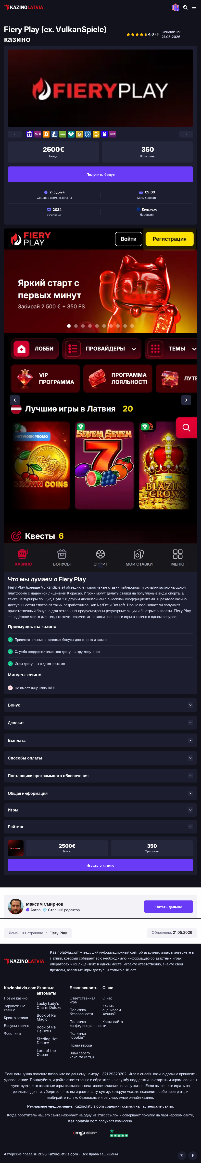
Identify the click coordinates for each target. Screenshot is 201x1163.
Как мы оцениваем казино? (111, 1010)
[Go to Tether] (71, 134)
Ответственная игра (82, 1000)
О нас (107, 998)
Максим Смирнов (44, 904)
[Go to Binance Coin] (96, 134)
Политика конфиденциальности (88, 1024)
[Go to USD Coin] (87, 134)
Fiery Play (58, 933)
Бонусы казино (16, 1026)
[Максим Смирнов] (16, 906)
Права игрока (81, 1045)
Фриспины (12, 1034)
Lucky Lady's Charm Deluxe (49, 1006)
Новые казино (15, 998)
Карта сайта (112, 1022)
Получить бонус (101, 174)
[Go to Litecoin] (54, 134)
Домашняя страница (26, 933)
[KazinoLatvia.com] (23, 7)
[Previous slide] (15, 400)
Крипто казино (16, 1018)
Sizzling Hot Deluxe (47, 1041)
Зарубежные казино (14, 1008)
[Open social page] (181, 1155)
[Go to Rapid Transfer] (112, 134)
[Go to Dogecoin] (79, 134)
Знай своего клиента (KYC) (82, 1055)
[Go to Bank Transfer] (29, 134)
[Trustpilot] (119, 1133)
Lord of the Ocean (46, 1053)
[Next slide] (186, 400)
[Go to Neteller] (62, 134)
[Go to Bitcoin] (46, 134)
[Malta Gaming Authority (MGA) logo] (85, 1133)
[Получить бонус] (100, 88)
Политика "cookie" (78, 1035)
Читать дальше (174, 908)
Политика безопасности (81, 1012)
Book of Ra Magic (46, 1017)
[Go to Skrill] (37, 134)
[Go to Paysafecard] (104, 134)
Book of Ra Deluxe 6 (46, 1029)
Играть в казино (100, 865)
